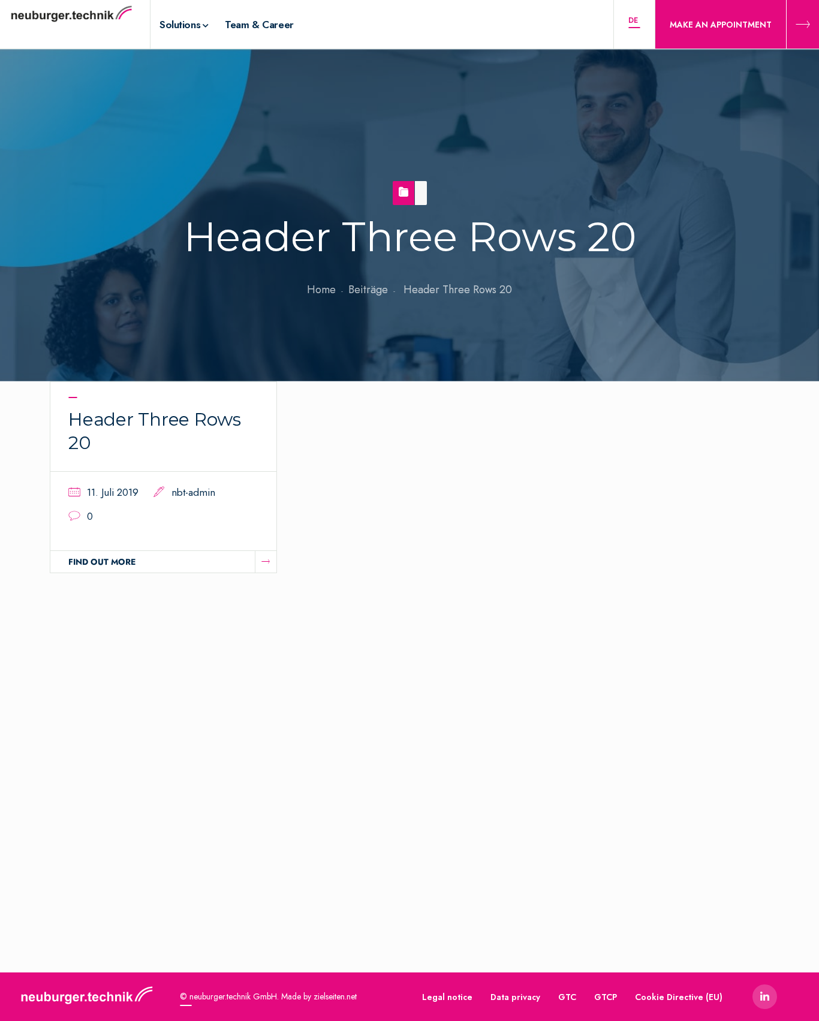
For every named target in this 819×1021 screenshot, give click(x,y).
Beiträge (368, 289)
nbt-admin (193, 492)
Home (321, 289)
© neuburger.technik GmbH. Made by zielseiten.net (268, 996)
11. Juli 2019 (112, 492)
